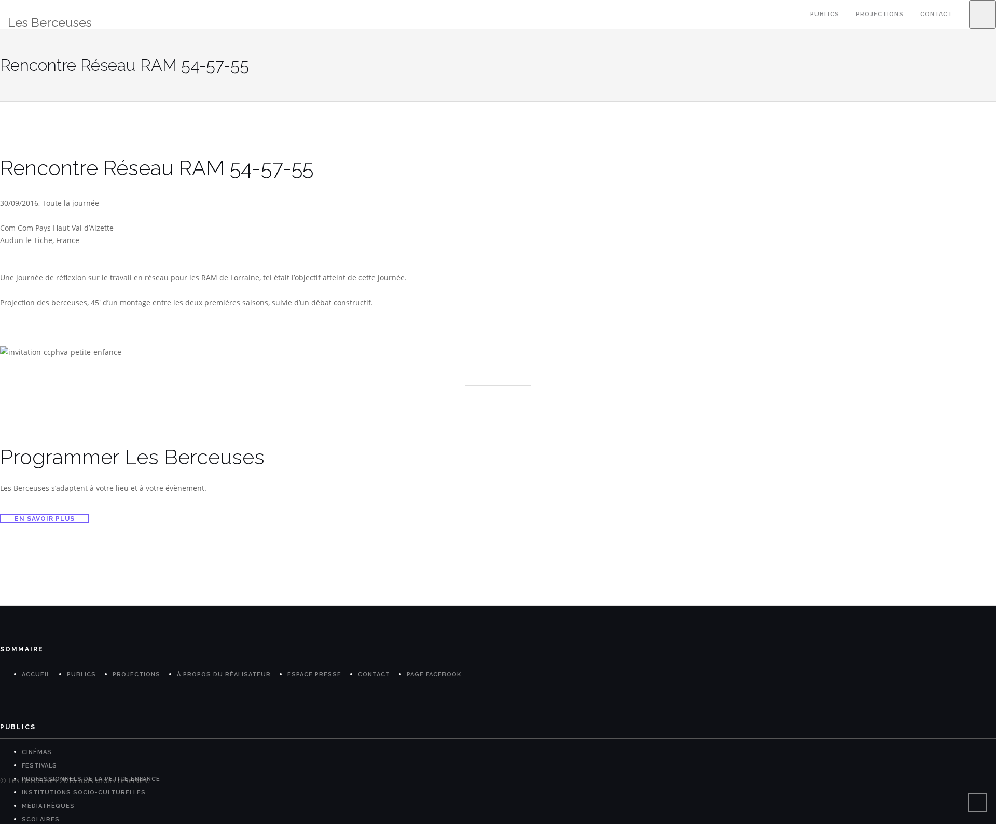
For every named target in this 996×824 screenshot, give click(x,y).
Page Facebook (434, 674)
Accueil (36, 674)
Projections (880, 14)
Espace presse (314, 674)
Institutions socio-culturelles (84, 792)
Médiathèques (48, 806)
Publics (824, 14)
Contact (936, 14)
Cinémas (37, 752)
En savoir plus (45, 518)
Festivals (39, 765)
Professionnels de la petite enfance (91, 779)
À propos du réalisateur (224, 674)
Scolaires (41, 819)
